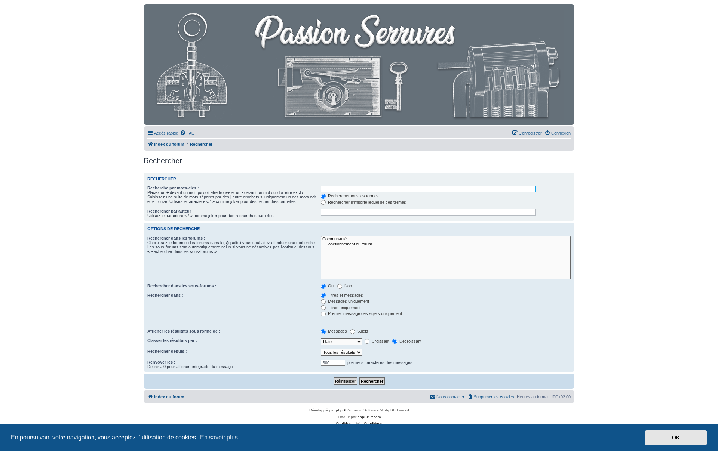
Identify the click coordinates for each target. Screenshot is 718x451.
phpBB (342, 410)
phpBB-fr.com (369, 417)
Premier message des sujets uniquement (364, 313)
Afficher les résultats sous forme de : (183, 331)
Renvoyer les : (161, 362)
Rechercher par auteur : (170, 211)
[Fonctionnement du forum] (446, 244)
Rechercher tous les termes (353, 196)
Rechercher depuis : (167, 351)
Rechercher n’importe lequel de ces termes (366, 202)
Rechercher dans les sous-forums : (182, 286)
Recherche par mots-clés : (173, 188)
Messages (337, 331)
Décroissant (409, 341)
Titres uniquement (343, 307)
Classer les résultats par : (172, 340)
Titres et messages (345, 295)
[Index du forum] (357, 64)
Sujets (362, 331)
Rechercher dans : (165, 295)
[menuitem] (187, 133)
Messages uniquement (348, 301)
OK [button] (676, 438)
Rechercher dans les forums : (176, 238)
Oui (330, 286)
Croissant (380, 341)
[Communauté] (446, 239)
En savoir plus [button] (219, 437)
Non (347, 286)
